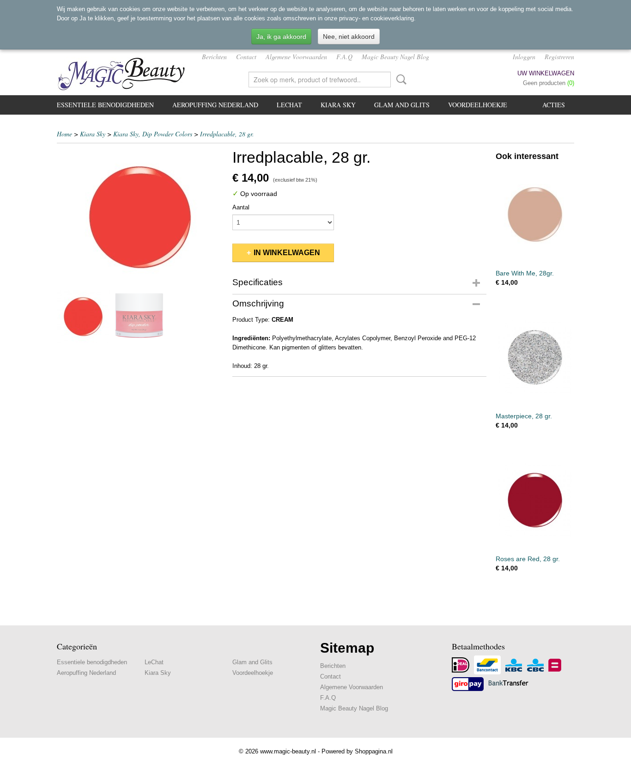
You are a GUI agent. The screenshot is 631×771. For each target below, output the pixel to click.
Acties (553, 104)
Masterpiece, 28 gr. (524, 416)
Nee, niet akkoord (349, 36)
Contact (246, 56)
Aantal (240, 207)
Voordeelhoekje (477, 104)
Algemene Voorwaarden (296, 56)
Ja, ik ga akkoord (281, 36)
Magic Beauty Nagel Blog (395, 56)
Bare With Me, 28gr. (525, 273)
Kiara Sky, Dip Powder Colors (152, 133)
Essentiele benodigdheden (105, 104)
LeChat (289, 104)
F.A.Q (344, 56)
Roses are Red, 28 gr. (528, 559)
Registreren (559, 56)
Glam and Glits (402, 104)
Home (64, 133)
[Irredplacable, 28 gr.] (140, 217)
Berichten (214, 56)
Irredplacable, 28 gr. (227, 133)
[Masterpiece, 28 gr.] (535, 357)
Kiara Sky (338, 104)
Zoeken (400, 79)
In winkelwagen (287, 253)
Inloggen (524, 56)
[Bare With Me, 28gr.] (535, 214)
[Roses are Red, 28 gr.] (535, 500)
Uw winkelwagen (545, 73)
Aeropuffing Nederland (215, 104)
